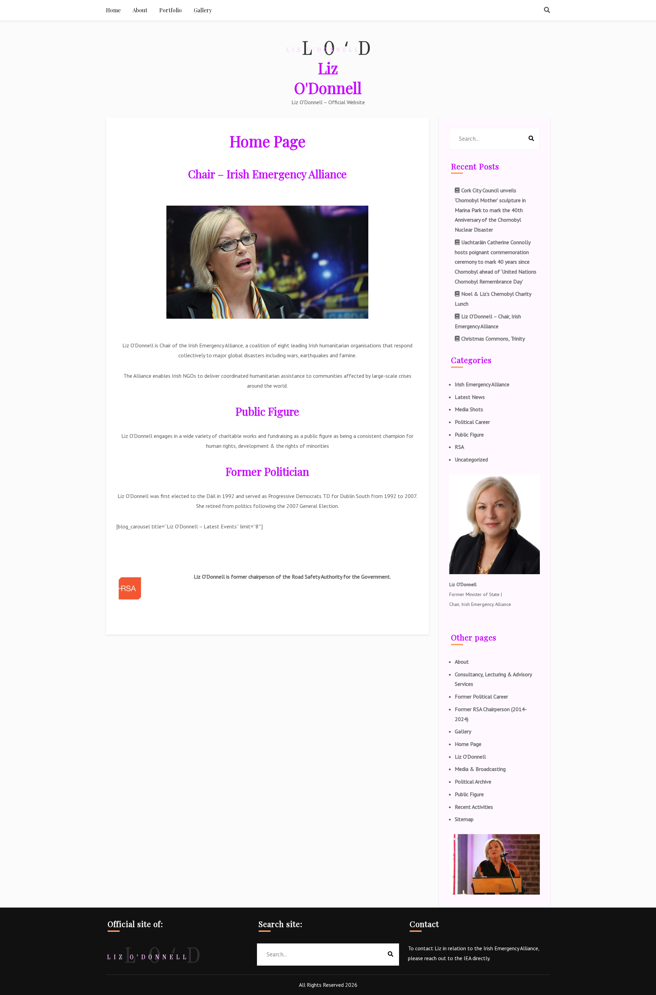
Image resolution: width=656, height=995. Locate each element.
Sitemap (464, 819)
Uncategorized (471, 459)
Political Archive (473, 781)
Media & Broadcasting (480, 768)
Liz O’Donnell (470, 756)
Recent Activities (474, 806)
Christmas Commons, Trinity (493, 338)
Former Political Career (481, 696)
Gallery (463, 731)
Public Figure (469, 434)
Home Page (468, 744)
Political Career (472, 421)
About (462, 661)
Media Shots (469, 409)
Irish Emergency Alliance (482, 384)
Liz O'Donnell (328, 77)
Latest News (470, 396)
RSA (459, 446)
